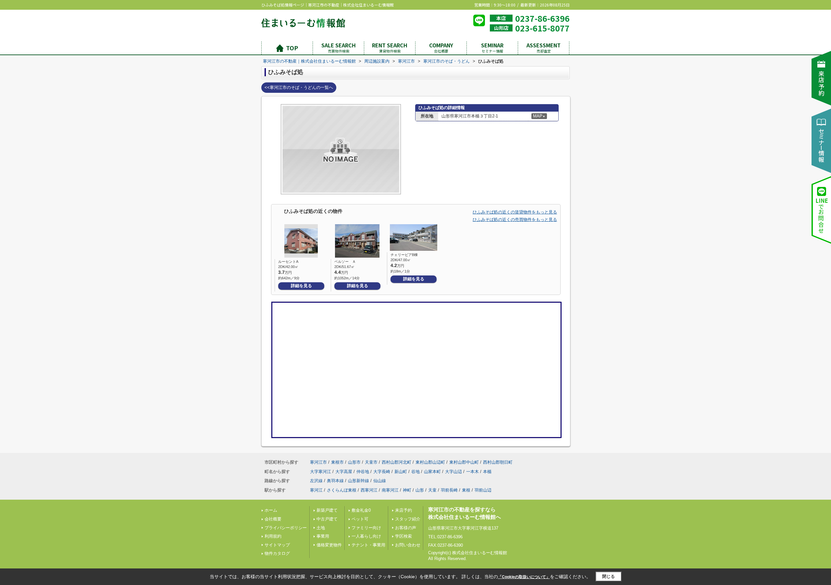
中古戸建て (327, 519)
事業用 (322, 536)
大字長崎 (381, 471)
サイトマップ (277, 544)
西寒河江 (369, 490)
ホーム (271, 510)
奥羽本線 (335, 480)
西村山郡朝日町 (498, 462)
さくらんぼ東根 (341, 490)
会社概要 (273, 519)
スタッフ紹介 (407, 519)
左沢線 (316, 480)
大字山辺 (453, 471)
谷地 (415, 471)
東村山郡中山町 (464, 462)
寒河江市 (318, 462)
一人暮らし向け (366, 536)
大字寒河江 (320, 471)
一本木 (472, 471)
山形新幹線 (358, 480)
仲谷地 (362, 471)
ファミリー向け (366, 527)
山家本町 (432, 471)
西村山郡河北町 (396, 462)
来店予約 (403, 510)
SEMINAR (492, 48)
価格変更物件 (329, 544)
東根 (466, 490)
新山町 (400, 471)
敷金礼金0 (361, 510)
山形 (420, 490)
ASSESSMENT (544, 48)
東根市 (337, 462)
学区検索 (403, 536)
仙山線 (379, 480)
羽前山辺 (483, 490)
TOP (292, 47)
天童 (432, 490)
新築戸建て (327, 510)
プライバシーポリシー (286, 527)
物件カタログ (277, 553)
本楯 (487, 471)
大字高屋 (343, 471)
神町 (407, 490)
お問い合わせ (407, 544)
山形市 (354, 462)
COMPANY (441, 48)
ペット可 (360, 519)
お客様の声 (405, 527)
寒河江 (316, 490)
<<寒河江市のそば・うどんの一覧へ (299, 87)
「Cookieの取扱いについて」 (524, 577)
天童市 (371, 462)
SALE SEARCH (338, 48)
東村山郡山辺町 (430, 462)
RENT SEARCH (389, 48)
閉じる (608, 576)
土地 (320, 527)
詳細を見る (301, 285)
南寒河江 (390, 490)
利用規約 (273, 536)
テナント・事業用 (368, 544)
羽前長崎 (449, 490)
